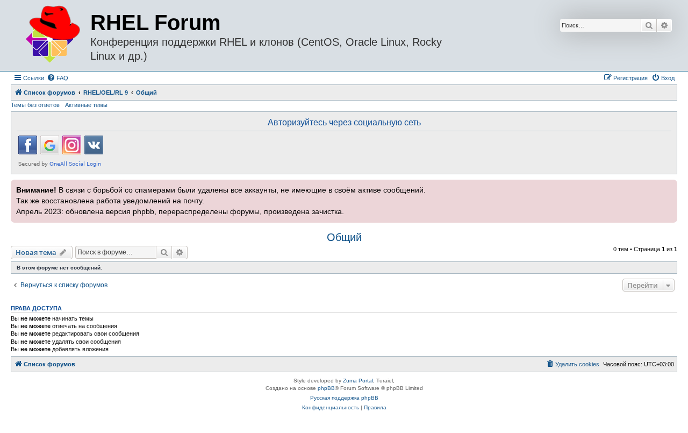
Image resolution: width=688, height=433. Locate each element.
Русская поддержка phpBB (344, 398)
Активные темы (86, 105)
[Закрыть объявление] (668, 186)
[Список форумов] (51, 35)
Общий (344, 237)
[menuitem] (57, 78)
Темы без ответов (35, 105)
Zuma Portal (358, 381)
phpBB (326, 388)
